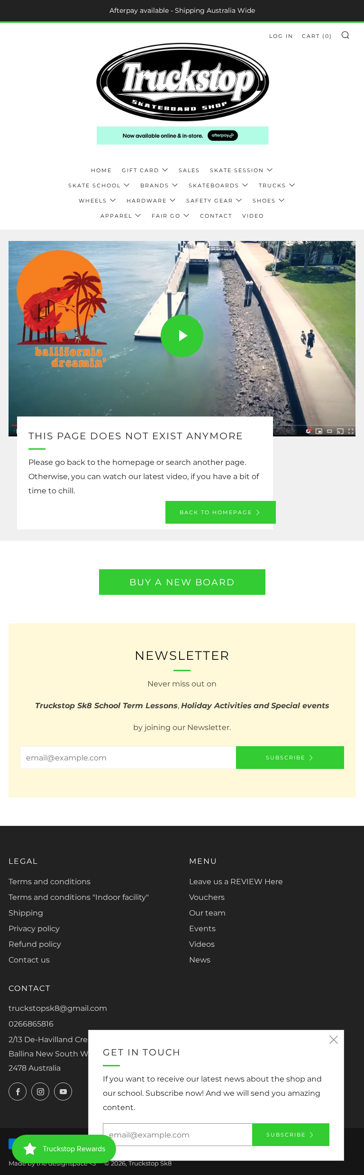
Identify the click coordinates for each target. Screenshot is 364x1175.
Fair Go (166, 216)
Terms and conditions (50, 881)
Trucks (272, 185)
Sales (189, 170)
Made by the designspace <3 (52, 1163)
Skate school (94, 185)
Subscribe (285, 757)
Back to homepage (216, 512)
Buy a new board (182, 582)
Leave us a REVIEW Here (236, 881)
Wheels (93, 200)
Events (202, 928)
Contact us (29, 959)
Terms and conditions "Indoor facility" (79, 897)
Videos (202, 944)
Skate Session (237, 170)
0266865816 (31, 1023)
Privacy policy (34, 928)
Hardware (147, 200)
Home (101, 170)
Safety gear (209, 200)
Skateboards (214, 185)
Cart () (317, 36)
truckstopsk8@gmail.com (58, 1008)
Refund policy (35, 944)
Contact (216, 216)
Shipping (26, 912)
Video (253, 216)
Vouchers (207, 897)
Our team (207, 912)
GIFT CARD (140, 170)
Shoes (264, 200)
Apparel (116, 216)
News (199, 959)
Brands (154, 185)
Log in (281, 36)
